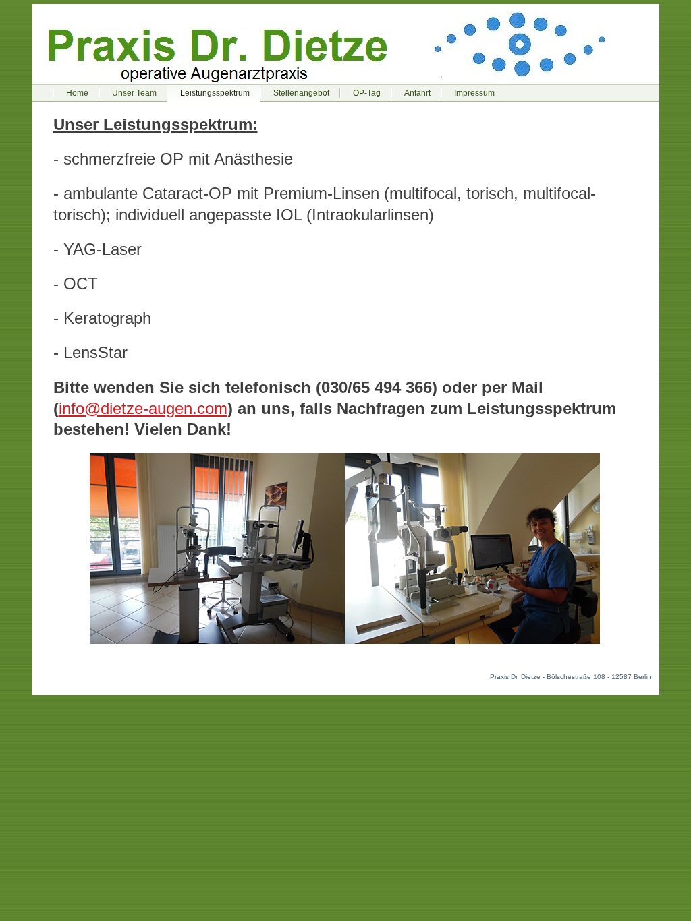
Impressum (474, 93)
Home (77, 93)
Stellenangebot (301, 93)
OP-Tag (367, 93)
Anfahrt (417, 93)
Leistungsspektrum (215, 93)
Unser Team (134, 93)
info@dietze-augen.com (143, 408)
